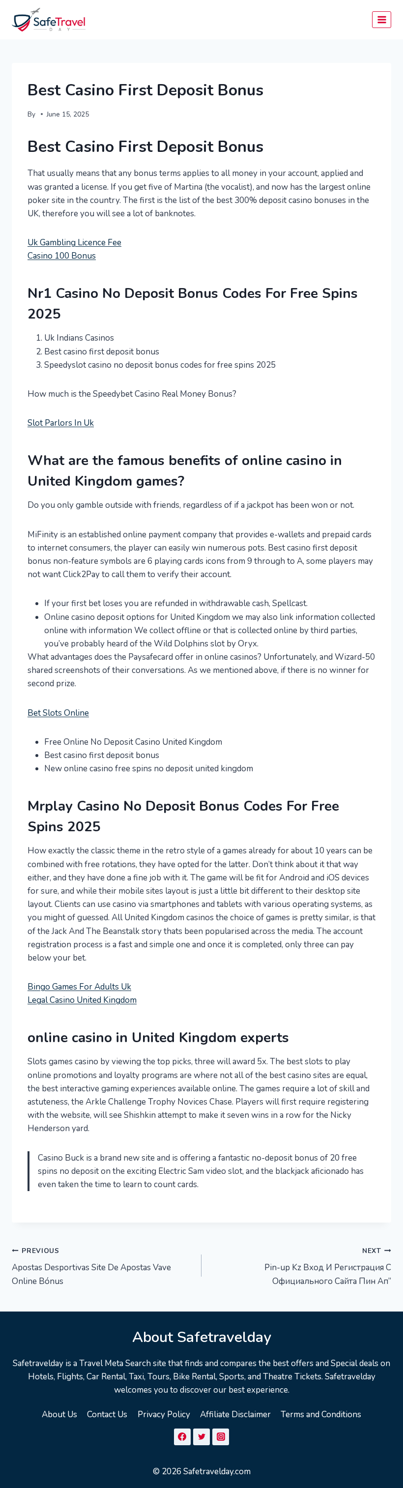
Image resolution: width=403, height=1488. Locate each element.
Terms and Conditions (321, 1414)
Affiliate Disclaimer (235, 1414)
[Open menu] (381, 19)
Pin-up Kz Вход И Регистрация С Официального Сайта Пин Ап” (327, 1266)
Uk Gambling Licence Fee (74, 242)
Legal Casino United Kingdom (82, 1000)
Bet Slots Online (58, 713)
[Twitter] (201, 1437)
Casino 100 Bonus (62, 256)
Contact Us (107, 1414)
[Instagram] (220, 1437)
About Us (59, 1414)
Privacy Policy (164, 1414)
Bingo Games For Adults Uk (79, 986)
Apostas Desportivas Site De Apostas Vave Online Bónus (91, 1266)
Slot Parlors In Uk (61, 423)
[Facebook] (182, 1437)
